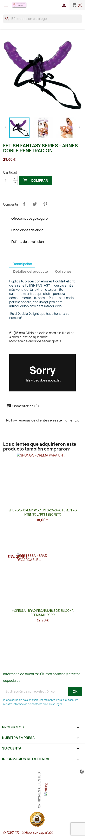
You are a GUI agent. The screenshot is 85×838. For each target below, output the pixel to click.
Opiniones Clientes (39, 790)
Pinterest (45, 204)
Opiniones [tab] (63, 271)
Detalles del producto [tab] (30, 271)
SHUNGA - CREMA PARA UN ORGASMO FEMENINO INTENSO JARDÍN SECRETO (42, 512)
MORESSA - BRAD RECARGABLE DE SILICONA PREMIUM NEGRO (42, 613)
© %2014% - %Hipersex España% (28, 832)
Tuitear (35, 204)
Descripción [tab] (22, 264)
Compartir (24, 204)
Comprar (35, 180)
